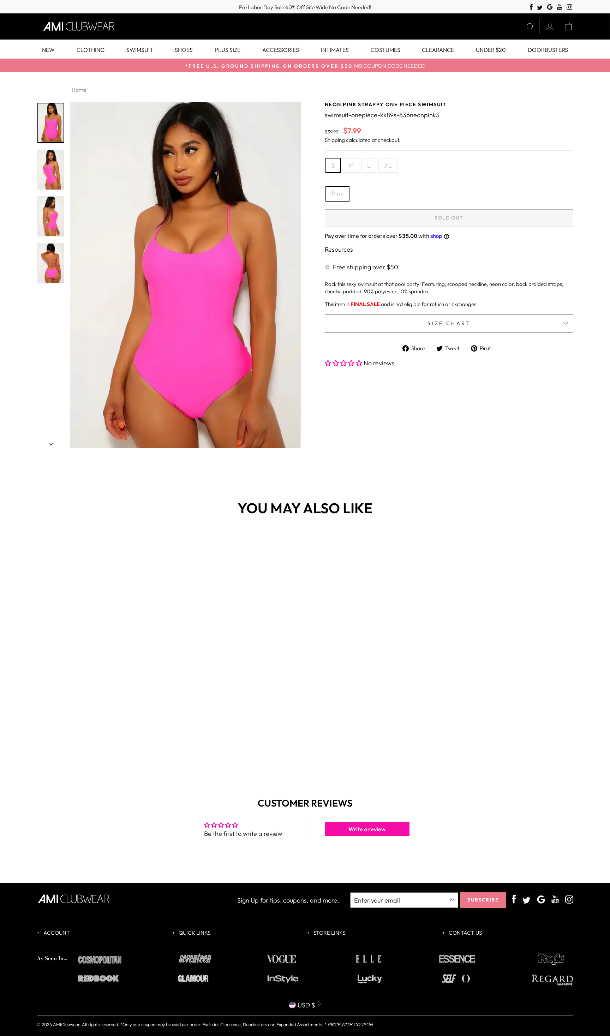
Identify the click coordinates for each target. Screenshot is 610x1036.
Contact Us (465, 932)
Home (79, 89)
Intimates (335, 49)
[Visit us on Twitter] (540, 8)
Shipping (335, 140)
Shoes (184, 49)
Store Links (328, 932)
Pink (337, 194)
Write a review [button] (366, 829)
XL (388, 165)
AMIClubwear (66, 1024)
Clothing (90, 49)
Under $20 (491, 49)
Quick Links (194, 932)
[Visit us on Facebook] (531, 7)
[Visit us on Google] (550, 7)
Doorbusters (548, 49)
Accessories (280, 49)
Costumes (385, 49)
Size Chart (448, 323)
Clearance (438, 49)
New (48, 49)
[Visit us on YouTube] (559, 7)
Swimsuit (139, 49)
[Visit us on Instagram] (570, 7)
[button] (344, 363)
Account (56, 932)
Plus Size (227, 49)
